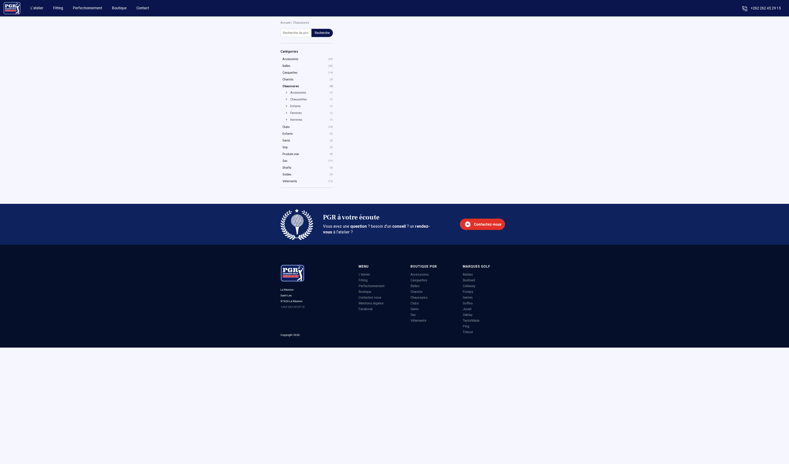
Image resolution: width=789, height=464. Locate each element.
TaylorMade (471, 320)
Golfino (468, 303)
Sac (285, 160)
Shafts (287, 167)
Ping (466, 326)
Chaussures (291, 86)
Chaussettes (298, 99)
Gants (286, 140)
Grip (285, 147)
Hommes (296, 119)
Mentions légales (371, 303)
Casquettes (290, 72)
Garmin (468, 297)
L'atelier (37, 7)
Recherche (322, 33)
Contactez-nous (487, 224)
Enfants (295, 106)
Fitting (58, 7)
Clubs (286, 127)
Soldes (287, 174)
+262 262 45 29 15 (766, 8)
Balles (286, 65)
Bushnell (469, 280)
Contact (142, 7)
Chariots (288, 79)
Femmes (296, 113)
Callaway (469, 286)
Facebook (366, 309)
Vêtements (290, 181)
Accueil (285, 22)
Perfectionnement (87, 7)
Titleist (468, 332)
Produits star (291, 154)
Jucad (467, 309)
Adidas (468, 274)
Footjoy (468, 292)
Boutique (119, 7)
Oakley (468, 315)
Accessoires (290, 59)
